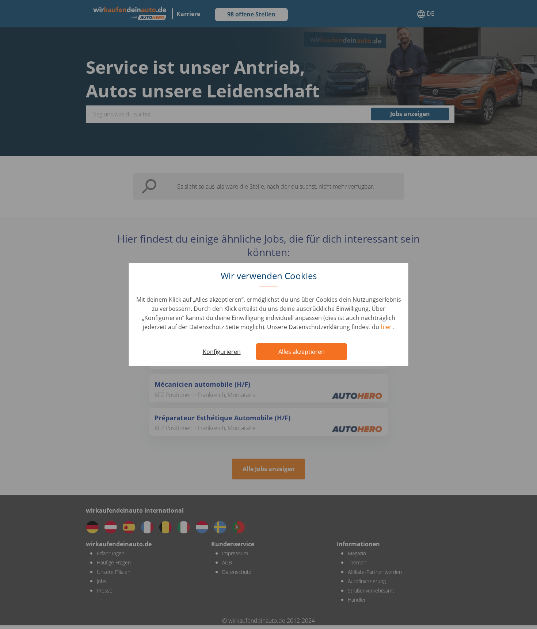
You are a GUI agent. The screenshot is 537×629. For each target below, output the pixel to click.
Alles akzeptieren (301, 352)
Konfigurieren (222, 352)
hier (387, 327)
